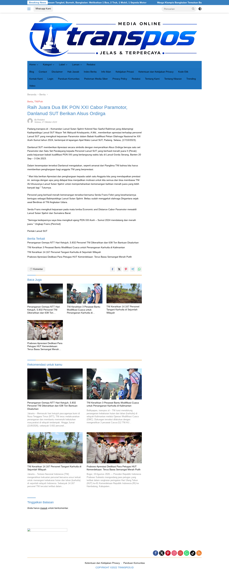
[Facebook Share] (112, 269)
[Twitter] (161, 553)
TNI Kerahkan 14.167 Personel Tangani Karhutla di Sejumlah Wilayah (64, 252)
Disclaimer (57, 71)
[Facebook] (155, 553)
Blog (31, 71)
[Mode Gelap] (200, 9)
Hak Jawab (73, 71)
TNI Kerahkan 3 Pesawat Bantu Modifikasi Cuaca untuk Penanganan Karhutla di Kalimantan (76, 247)
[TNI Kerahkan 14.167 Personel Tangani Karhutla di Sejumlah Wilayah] (124, 293)
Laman (75, 64)
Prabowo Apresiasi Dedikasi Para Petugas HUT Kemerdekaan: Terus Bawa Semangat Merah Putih (79, 256)
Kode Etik (183, 71)
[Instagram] (174, 553)
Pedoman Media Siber (96, 78)
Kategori (47, 64)
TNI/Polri (38, 101)
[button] (193, 8)
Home (32, 64)
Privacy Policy (119, 78)
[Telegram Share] (132, 269)
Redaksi (91, 64)
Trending (191, 78)
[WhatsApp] (186, 553)
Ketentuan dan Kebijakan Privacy (156, 71)
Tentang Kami (152, 78)
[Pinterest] (168, 553)
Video (32, 85)
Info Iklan (106, 71)
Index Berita (90, 71)
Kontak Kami (36, 78)
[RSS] (199, 553)
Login (50, 78)
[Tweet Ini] (119, 269)
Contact (43, 71)
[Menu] (29, 9)
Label (62, 64)
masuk (43, 508)
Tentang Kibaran (173, 78)
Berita (30, 101)
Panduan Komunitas (68, 78)
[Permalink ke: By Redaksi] (30, 120)
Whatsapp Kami (43, 8)
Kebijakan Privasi (125, 71)
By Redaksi (39, 120)
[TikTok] (192, 553)
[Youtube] (180, 553)
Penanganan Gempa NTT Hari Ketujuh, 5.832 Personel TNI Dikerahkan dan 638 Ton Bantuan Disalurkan (83, 242)
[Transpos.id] (114, 36)
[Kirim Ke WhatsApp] (139, 269)
